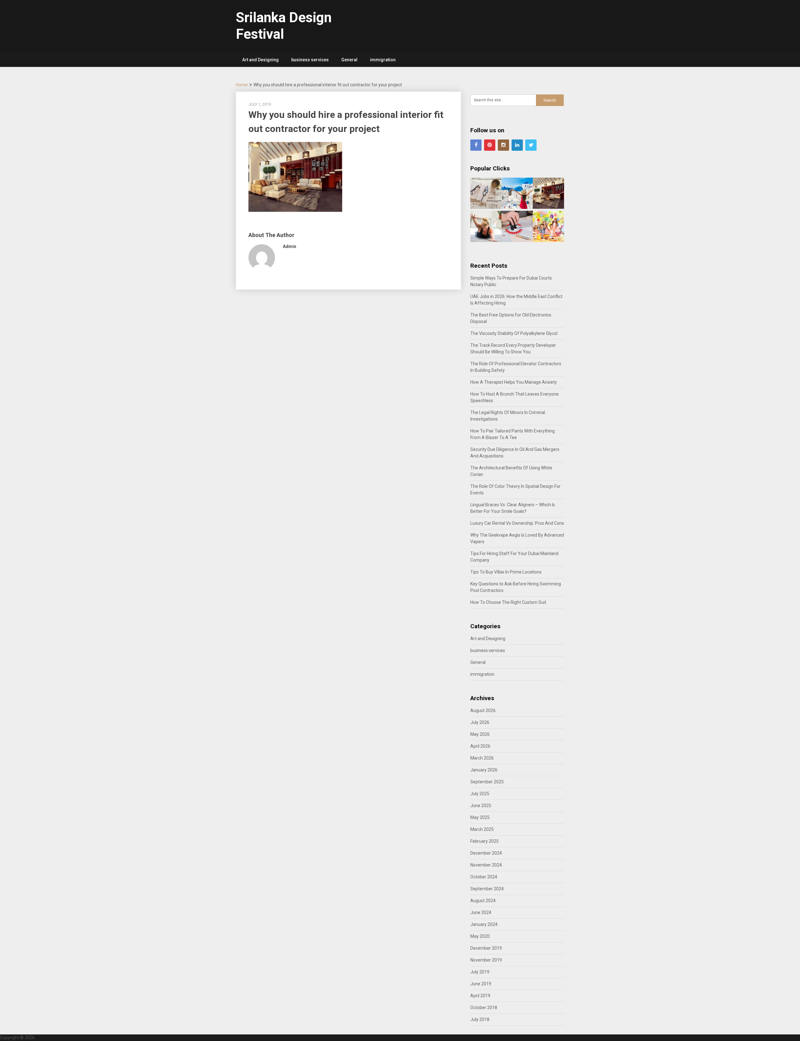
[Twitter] (531, 145)
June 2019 (480, 983)
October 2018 (483, 1007)
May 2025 (480, 817)
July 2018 (479, 1019)
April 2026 (480, 746)
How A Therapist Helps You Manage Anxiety (513, 382)
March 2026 (482, 758)
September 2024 (487, 888)
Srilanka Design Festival (284, 25)
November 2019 (486, 960)
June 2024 (480, 912)
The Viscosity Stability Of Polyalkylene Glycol (514, 333)
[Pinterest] (489, 145)
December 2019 (486, 948)
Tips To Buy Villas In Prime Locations (506, 571)
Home (242, 84)
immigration (383, 59)
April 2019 (480, 995)
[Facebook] (476, 145)
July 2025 (479, 793)
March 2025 (482, 829)
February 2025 (484, 841)
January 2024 (484, 924)
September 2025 (487, 781)
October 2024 (483, 876)
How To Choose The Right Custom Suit (508, 602)
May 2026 (480, 734)
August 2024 (483, 900)
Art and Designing (260, 59)
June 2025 (480, 805)
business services (310, 59)
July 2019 (479, 971)
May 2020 (480, 936)
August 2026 (483, 710)
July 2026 (479, 722)
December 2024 (486, 853)
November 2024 (486, 864)
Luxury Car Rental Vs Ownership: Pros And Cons (517, 523)
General (349, 59)
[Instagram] (503, 145)
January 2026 (484, 769)
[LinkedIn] (517, 145)
